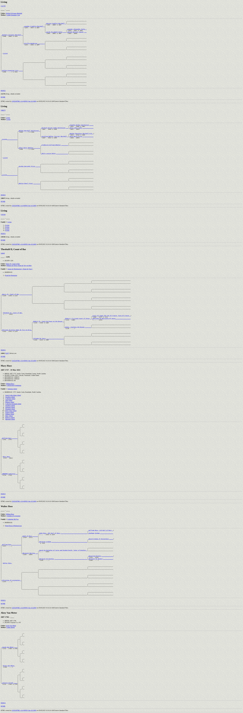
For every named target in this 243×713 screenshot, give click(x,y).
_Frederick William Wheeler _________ (54, 145)
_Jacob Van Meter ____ (9, 647)
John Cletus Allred (10, 411)
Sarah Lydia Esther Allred (13, 395)
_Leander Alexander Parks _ (77, 29)
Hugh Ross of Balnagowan (13, 526)
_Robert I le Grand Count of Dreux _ (78, 318)
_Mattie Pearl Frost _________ (29, 183)
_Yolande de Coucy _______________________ (48, 338)
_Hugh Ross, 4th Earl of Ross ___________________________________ (63, 533)
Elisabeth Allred (10, 409)
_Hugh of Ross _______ (30, 536)
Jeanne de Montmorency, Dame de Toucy (19, 269)
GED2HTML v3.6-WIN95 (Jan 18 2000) (24, 101)
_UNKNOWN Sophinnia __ (9, 473)
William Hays (10, 384)
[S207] (7, 353)
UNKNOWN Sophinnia (13, 385)
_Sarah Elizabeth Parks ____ (56, 32)
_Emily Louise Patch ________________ (54, 153)
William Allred (9, 414)
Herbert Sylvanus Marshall (14, 13)
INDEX (3, 90)
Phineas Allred (9, 402)
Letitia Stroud (10, 627)
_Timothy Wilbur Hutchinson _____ (81, 125)
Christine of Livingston (13, 516)
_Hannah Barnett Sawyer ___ (77, 32)
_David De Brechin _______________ (100, 556)
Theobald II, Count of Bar (13, 313)
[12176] (3, 6)
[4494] (3, 253)
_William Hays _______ (9, 438)
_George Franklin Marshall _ (56, 23)
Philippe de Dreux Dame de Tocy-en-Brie (19, 265)
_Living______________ (9, 139)
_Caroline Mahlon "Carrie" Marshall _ (54, 136)
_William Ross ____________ (11, 544)
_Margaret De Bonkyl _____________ (100, 559)
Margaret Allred (10, 419)
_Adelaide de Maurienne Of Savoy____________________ (111, 318)
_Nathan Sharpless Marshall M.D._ (81, 133)
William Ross (10, 514)
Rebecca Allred (10, 417)
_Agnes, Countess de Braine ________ (78, 327)
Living (5, 53)
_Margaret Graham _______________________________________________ (63, 541)
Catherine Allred (10, 399)
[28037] (3, 110)
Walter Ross (7, 563)
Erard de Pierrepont (11, 275)
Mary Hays (7, 456)
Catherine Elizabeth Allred (13, 404)
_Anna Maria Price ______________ (81, 136)
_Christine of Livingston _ (11, 580)
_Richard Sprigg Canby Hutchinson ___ (54, 128)
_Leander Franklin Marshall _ (34, 26)
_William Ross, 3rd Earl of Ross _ (100, 530)
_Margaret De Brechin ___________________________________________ (63, 559)
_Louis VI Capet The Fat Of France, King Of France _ (111, 315)
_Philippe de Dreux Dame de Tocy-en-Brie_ (17, 330)
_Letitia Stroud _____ (9, 683)
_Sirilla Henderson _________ (34, 43)
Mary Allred (9, 416)
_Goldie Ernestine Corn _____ (12, 70)
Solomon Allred (12, 389)
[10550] (3, 214)
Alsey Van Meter (9, 665)
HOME (3, 97)
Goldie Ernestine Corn (13, 15)
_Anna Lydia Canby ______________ (81, 128)
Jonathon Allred (10, 397)
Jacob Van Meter (11, 625)
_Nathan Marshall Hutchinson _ (29, 130)
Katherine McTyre (13, 519)
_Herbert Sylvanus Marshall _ (12, 35)
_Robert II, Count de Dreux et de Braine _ (48, 321)
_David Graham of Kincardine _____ (100, 539)
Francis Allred (9, 412)
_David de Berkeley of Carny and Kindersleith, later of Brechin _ (63, 550)
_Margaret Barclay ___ (30, 553)
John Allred (8, 400)
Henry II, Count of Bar (13, 264)
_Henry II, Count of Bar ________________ (17, 294)
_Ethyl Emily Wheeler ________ (29, 147)
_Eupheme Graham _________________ (100, 533)
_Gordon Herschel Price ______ (29, 166)
